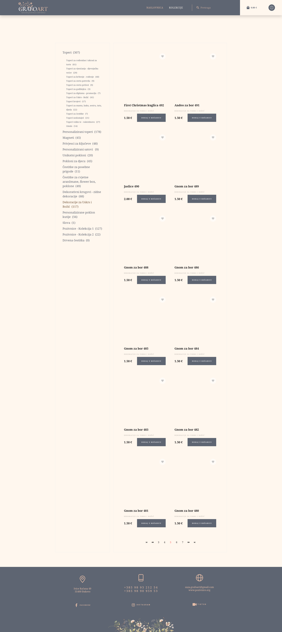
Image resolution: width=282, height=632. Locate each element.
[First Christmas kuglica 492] (145, 76)
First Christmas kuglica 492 (144, 105)
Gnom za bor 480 (186, 511)
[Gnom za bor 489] (195, 157)
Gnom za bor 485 (136, 348)
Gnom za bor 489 (186, 186)
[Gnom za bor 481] (145, 481)
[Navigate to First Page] (146, 542)
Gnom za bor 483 (136, 430)
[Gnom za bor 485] (145, 319)
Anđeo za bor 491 (186, 105)
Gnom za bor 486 (186, 267)
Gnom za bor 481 (136, 511)
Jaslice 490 (131, 186)
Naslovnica (154, 7)
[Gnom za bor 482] (195, 400)
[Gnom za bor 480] (195, 481)
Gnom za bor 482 (186, 430)
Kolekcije (176, 7)
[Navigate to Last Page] (194, 542)
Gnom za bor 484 (186, 348)
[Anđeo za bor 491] (195, 76)
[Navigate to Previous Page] (152, 542)
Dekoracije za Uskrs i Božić (139, 111)
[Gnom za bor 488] (145, 238)
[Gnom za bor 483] (145, 400)
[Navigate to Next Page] (188, 542)
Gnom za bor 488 (136, 267)
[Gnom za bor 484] (195, 319)
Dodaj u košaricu (151, 118)
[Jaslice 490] (145, 157)
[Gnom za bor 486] (195, 238)
